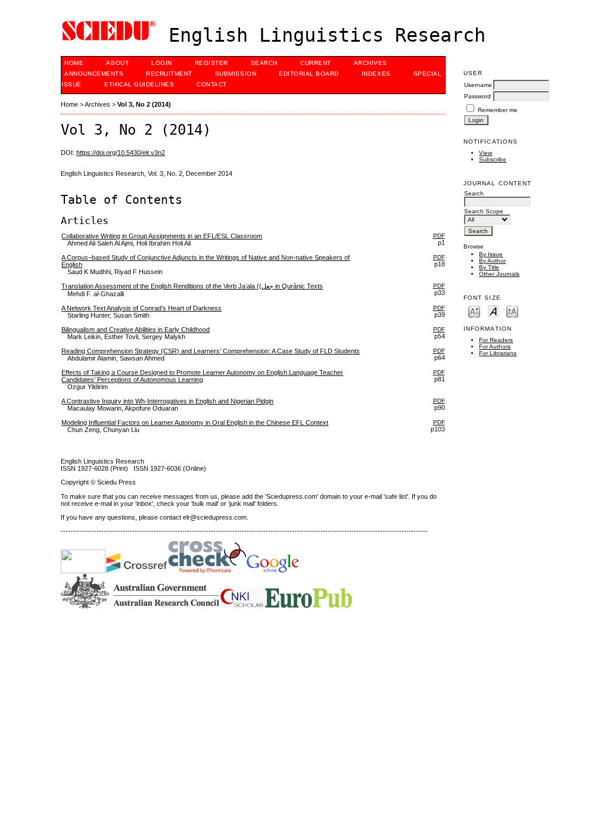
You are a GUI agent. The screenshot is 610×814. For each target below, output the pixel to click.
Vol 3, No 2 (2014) (144, 104)
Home (73, 63)
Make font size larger (512, 311)
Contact (212, 84)
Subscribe (492, 159)
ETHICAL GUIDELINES (139, 84)
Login (161, 63)
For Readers (496, 340)
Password (477, 96)
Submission (235, 73)
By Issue (491, 254)
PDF (439, 235)
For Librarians (497, 353)
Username (478, 85)
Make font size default (493, 311)
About (117, 63)
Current (315, 63)
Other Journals (499, 274)
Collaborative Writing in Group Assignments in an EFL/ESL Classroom (161, 236)
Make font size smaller (474, 311)
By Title (489, 267)
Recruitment (169, 73)
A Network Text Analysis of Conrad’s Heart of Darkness (141, 308)
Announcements (93, 73)
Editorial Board (309, 73)
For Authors (495, 346)
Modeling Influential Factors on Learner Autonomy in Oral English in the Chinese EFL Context (194, 422)
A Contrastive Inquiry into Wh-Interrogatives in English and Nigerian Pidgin (167, 401)
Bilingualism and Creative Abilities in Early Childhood (135, 329)
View (485, 153)
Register (211, 63)
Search (264, 63)
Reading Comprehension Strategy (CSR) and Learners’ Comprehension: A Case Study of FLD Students (210, 351)
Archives (370, 63)
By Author (492, 260)
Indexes (376, 73)
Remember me (498, 110)
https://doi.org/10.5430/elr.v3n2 (120, 152)
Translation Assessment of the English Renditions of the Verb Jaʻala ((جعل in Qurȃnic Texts (192, 286)
